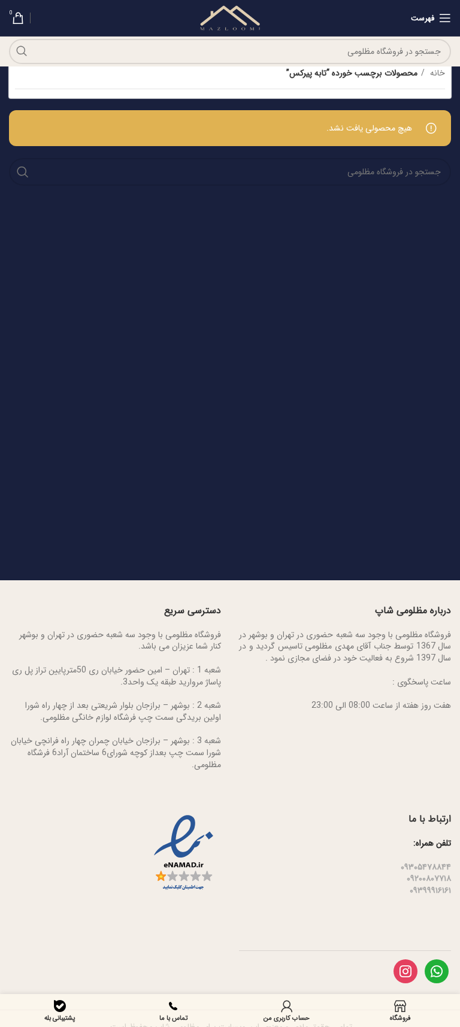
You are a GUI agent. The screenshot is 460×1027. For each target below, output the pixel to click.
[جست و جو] (21, 51)
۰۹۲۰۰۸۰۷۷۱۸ (429, 878)
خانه (436, 73)
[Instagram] (405, 970)
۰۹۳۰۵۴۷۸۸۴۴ (426, 867)
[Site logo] (230, 17)
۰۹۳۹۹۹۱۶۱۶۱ (430, 890)
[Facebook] (437, 970)
